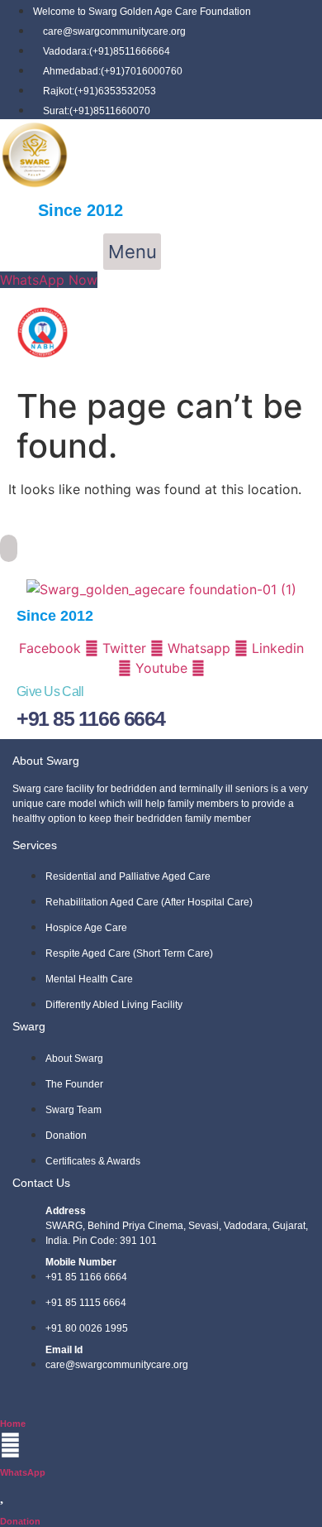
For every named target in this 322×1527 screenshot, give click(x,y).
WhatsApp (22, 1472)
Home (13, 1424)
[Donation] (3, 1493)
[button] (132, 251)
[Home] (8, 1396)
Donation (20, 1521)
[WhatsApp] (10, 1445)
